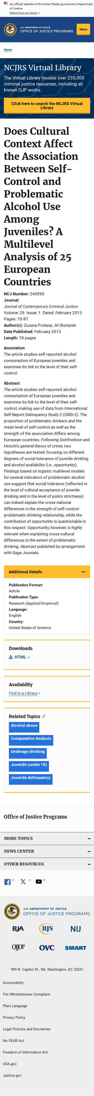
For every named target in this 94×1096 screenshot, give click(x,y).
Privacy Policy (14, 1017)
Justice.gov (12, 1075)
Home (8, 49)
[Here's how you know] (47, 8)
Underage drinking (28, 751)
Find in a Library (23, 693)
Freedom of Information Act (25, 1052)
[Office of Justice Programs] (10, 29)
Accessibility (13, 983)
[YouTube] (40, 883)
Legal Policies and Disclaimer (27, 1029)
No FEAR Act (13, 1041)
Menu (83, 29)
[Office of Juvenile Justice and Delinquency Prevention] (18, 952)
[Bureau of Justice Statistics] (47, 935)
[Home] (46, 29)
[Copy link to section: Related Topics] (42, 716)
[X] (24, 883)
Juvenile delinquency (31, 777)
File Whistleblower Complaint (26, 994)
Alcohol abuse (24, 725)
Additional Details (25, 571)
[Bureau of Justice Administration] (18, 932)
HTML (21, 657)
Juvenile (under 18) (29, 764)
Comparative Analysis (31, 738)
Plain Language (15, 1006)
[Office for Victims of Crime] (47, 951)
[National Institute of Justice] (76, 932)
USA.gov (10, 1064)
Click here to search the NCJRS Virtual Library (47, 105)
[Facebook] (9, 883)
